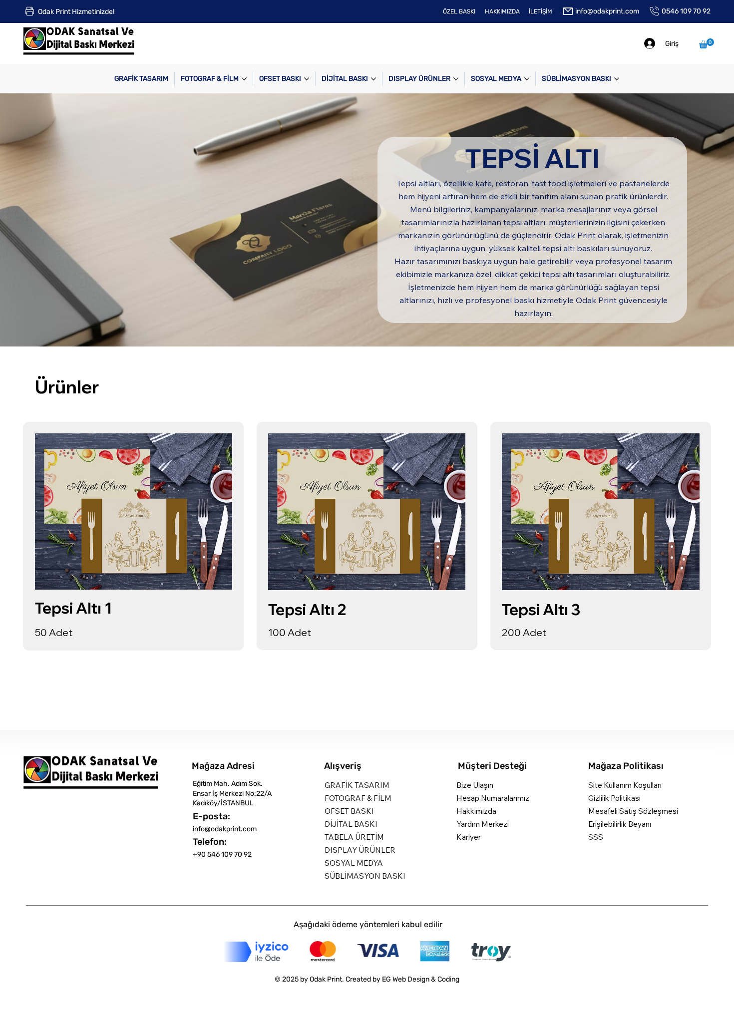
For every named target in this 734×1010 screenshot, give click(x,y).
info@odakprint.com (225, 829)
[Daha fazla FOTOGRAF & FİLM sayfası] (244, 78)
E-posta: (211, 816)
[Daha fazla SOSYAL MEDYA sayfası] (526, 78)
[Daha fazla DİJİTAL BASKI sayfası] (373, 78)
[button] (706, 43)
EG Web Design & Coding (420, 979)
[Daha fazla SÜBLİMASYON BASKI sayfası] (616, 78)
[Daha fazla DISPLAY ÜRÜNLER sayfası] (455, 78)
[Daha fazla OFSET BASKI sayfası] (306, 78)
